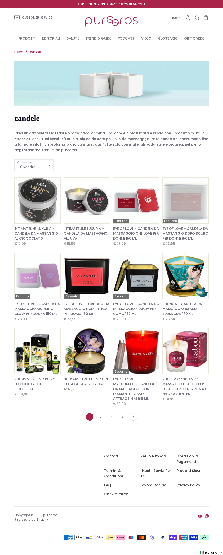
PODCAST (126, 38)
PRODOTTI (27, 38)
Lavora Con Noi (153, 485)
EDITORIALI (51, 38)
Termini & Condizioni (113, 473)
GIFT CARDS (194, 38)
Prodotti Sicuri (189, 470)
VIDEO (146, 38)
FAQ (107, 485)
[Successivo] (133, 418)
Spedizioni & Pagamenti (187, 459)
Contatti (111, 456)
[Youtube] (198, 515)
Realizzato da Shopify (31, 519)
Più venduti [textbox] (27, 166)
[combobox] (34, 165)
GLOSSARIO (168, 38)
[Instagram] (205, 515)
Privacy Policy (188, 485)
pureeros (50, 515)
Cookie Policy (116, 494)
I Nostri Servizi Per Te (155, 473)
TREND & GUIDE (98, 38)
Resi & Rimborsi (154, 456)
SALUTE (73, 38)
